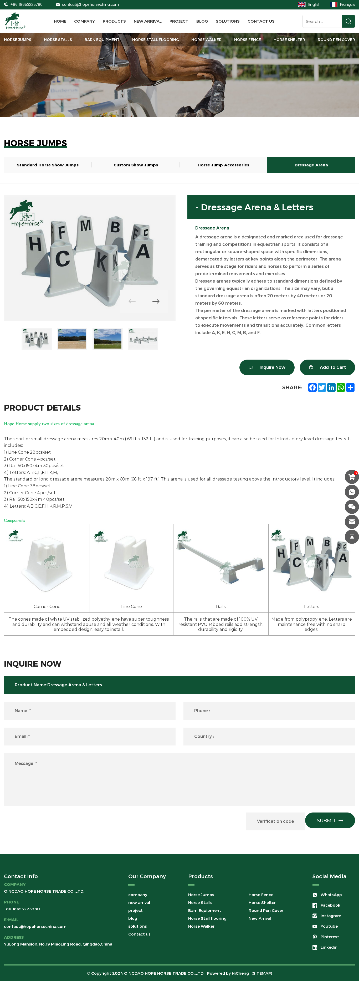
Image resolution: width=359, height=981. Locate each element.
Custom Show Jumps (136, 165)
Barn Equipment (102, 40)
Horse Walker (206, 40)
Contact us (261, 21)
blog (202, 21)
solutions (228, 21)
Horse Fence (247, 40)
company (84, 21)
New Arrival (260, 918)
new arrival (148, 21)
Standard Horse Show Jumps (48, 165)
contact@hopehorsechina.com (90, 4)
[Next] (156, 301)
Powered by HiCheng (228, 973)
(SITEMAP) (262, 973)
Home (60, 21)
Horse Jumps (17, 40)
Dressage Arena (311, 165)
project (179, 21)
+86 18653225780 (26, 4)
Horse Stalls (58, 40)
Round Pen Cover (336, 40)
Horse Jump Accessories (223, 165)
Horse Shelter (289, 40)
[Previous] (132, 301)
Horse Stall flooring (155, 40)
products (114, 21)
